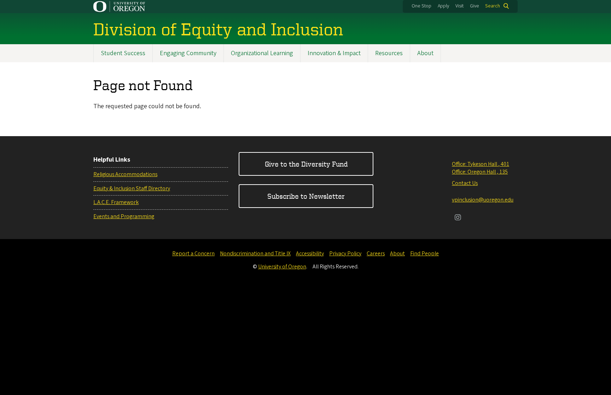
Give (474, 6)
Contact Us (465, 183)
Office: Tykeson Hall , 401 (480, 164)
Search (492, 6)
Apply (443, 6)
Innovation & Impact (334, 53)
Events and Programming (123, 216)
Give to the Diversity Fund (306, 164)
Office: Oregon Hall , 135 (480, 172)
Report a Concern (193, 253)
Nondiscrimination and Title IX (255, 253)
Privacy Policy (345, 253)
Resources (389, 53)
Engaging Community (188, 53)
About (425, 53)
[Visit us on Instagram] (458, 218)
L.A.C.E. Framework (116, 202)
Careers (376, 253)
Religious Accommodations (125, 174)
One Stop (421, 6)
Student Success (123, 53)
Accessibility (310, 253)
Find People (424, 253)
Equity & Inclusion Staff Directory (131, 188)
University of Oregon (282, 267)
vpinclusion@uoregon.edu (482, 200)
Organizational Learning (262, 53)
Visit (459, 6)
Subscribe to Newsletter (306, 196)
